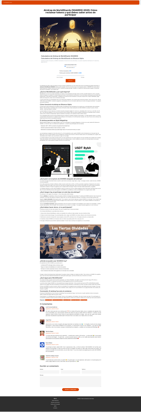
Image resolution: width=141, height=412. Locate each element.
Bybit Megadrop (84, 299)
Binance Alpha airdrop (75, 299)
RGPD (55, 406)
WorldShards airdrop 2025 (57, 299)
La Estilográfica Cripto (7, 2)
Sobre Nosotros (55, 400)
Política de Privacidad (55, 404)
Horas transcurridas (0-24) (70, 64)
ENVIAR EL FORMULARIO (70, 389)
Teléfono (83, 369)
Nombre (41, 369)
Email (62, 369)
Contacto (55, 407)
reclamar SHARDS (67, 299)
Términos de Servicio (55, 402)
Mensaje (41, 375)
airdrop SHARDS (48, 299)
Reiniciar (70, 80)
